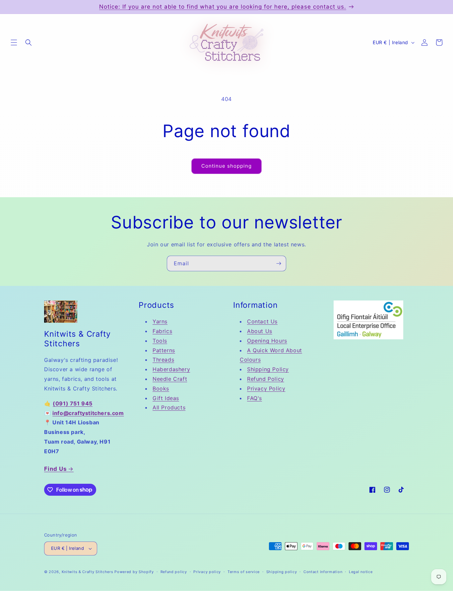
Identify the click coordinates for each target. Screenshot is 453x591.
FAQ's (254, 398)
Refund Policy (265, 379)
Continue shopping (226, 166)
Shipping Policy (268, 369)
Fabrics (162, 331)
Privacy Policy (266, 388)
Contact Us (262, 321)
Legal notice (360, 571)
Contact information (322, 571)
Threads (163, 359)
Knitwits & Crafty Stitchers (87, 571)
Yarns (160, 321)
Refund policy (174, 571)
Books (161, 388)
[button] (14, 42)
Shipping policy (281, 571)
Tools (160, 340)
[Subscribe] (278, 263)
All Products (169, 407)
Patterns (164, 350)
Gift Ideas (166, 398)
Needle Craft (170, 379)
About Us (259, 331)
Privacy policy (207, 571)
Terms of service (243, 571)
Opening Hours (267, 340)
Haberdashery (171, 369)
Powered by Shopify (134, 571)
